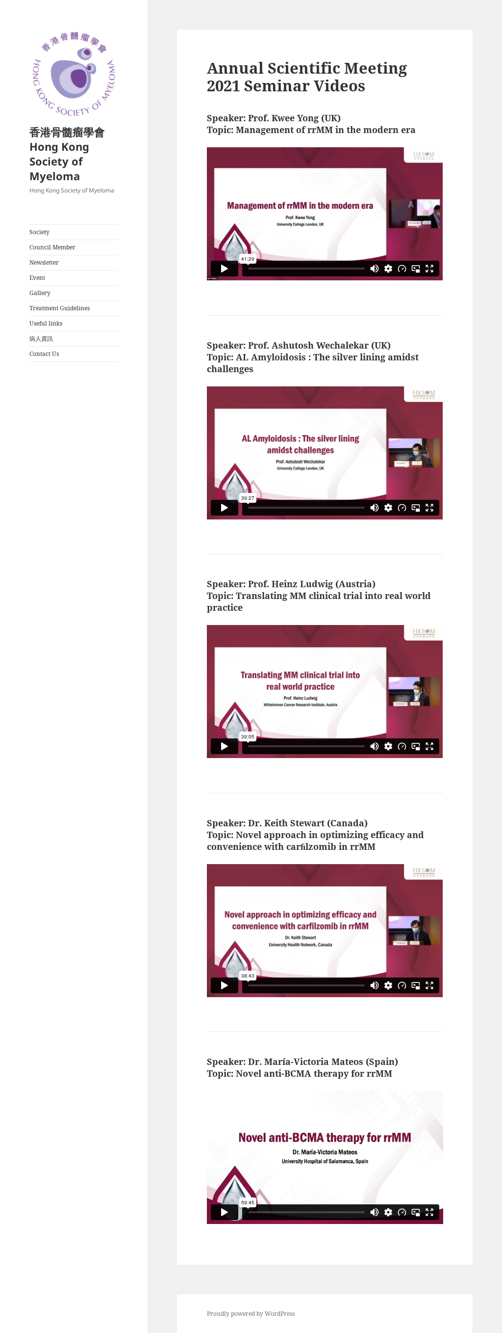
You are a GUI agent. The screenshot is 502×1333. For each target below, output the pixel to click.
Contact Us (44, 354)
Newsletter (44, 262)
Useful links (45, 323)
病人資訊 (41, 338)
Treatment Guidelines (59, 308)
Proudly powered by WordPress (251, 1313)
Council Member (52, 247)
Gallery (39, 293)
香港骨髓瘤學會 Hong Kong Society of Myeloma (67, 153)
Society (39, 232)
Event (37, 277)
